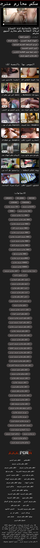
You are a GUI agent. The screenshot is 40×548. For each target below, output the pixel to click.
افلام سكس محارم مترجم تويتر (20, 352)
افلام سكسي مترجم (10, 467)
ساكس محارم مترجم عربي (20, 442)
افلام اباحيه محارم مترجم (20, 309)
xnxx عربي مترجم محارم (20, 224)
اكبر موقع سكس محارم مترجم (20, 408)
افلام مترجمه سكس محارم (20, 378)
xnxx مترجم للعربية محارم (20, 237)
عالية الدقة (12, 40)
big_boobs (20, 198)
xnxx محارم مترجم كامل (20, 245)
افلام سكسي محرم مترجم (20, 369)
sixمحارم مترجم (28, 206)
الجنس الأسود (9, 509)
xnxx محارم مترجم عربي (20, 241)
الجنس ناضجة (24, 37)
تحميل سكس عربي (20, 520)
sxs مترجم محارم (12, 206)
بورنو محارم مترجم (20, 417)
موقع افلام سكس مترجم (14, 482)
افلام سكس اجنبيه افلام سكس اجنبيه (20, 494)
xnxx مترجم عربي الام (20, 228)
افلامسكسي (27, 460)
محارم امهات (29, 482)
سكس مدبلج (9, 471)
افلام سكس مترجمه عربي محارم (20, 327)
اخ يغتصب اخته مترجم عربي (20, 301)
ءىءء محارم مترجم (29, 271)
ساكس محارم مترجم (20, 438)
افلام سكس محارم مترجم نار (20, 361)
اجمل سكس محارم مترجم (20, 284)
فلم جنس (26, 505)
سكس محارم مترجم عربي (27, 541)
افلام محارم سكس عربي (20, 387)
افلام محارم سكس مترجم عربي (20, 395)
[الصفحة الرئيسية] (20, 453)
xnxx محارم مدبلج (20, 254)
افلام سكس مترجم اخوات (13, 479)
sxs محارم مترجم (24, 211)
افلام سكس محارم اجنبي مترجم (20, 335)
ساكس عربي (10, 486)
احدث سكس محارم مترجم (20, 292)
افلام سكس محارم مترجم (20, 339)
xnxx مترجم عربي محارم (20, 232)
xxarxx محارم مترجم (20, 266)
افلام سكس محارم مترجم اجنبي (20, 344)
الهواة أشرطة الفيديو (29, 40)
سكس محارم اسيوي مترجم (29, 56)
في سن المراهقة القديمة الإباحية (25, 44)
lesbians (14, 202)
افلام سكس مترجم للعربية (26, 509)
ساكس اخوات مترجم (12, 434)
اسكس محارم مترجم (20, 305)
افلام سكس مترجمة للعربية (25, 471)
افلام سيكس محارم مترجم (20, 374)
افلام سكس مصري (27, 498)
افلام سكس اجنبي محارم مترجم (20, 318)
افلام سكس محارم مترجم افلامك (20, 348)
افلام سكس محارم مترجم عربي (20, 357)
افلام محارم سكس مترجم (20, 391)
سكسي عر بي (14, 513)
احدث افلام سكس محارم (20, 288)
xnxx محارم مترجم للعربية (20, 249)
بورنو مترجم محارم (20, 412)
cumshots (9, 198)
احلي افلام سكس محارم (20, 296)
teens (12, 211)
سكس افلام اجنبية (13, 498)
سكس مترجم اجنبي (30, 501)
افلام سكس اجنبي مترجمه (25, 486)
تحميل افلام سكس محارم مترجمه (20, 425)
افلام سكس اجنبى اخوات (20, 314)
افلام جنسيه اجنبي (13, 475)
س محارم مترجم (29, 434)
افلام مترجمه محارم (20, 382)
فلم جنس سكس (15, 505)
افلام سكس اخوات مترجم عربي (20, 322)
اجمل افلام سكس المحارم (20, 279)
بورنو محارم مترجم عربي (20, 421)
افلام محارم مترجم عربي (20, 399)
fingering (25, 202)
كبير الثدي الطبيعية (29, 48)
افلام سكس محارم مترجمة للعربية (20, 365)
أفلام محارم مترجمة (11, 271)
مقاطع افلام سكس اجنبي (20, 490)
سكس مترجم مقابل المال (12, 501)
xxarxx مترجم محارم (20, 262)
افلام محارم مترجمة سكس (20, 404)
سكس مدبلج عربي (27, 475)
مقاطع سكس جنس (29, 479)
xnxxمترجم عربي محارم (20, 258)
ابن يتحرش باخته (20, 275)
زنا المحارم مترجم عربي (20, 429)
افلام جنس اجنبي (15, 460)
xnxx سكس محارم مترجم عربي (20, 219)
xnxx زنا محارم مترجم (20, 215)
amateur (31, 198)
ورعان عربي (25, 513)
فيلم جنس (11, 516)
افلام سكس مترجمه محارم (20, 331)
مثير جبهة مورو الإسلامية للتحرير (25, 52)
